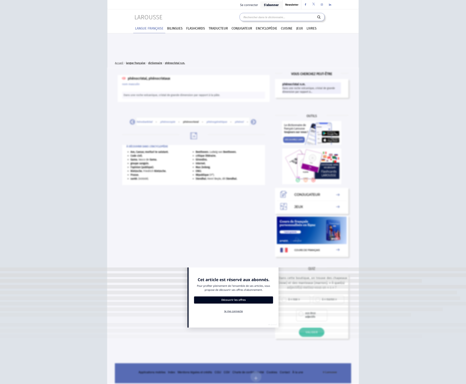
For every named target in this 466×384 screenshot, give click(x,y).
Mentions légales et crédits (195, 372)
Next (252, 121)
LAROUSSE (148, 17)
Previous (131, 121)
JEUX (299, 28)
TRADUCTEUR (218, 28)
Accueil (119, 63)
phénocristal (193, 121)
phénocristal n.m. (175, 63)
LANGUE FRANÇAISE (149, 28)
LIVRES (312, 28)
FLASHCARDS (195, 28)
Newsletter (291, 4)
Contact (285, 372)
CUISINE (287, 28)
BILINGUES (175, 28)
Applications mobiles (152, 372)
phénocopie (167, 121)
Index (171, 372)
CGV (227, 372)
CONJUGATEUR (242, 28)
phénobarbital (144, 121)
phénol (239, 121)
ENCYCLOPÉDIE (266, 28)
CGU (218, 372)
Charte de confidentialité (248, 372)
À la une (297, 372)
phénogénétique (217, 121)
